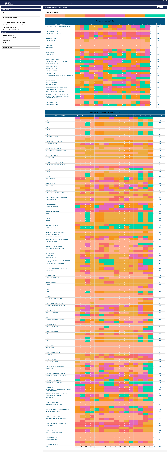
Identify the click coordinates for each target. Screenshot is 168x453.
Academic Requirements (8, 35)
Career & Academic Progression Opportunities (13, 24)
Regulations (5, 42)
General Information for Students (86, 2)
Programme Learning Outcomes (10, 17)
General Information (7, 12)
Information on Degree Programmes (67, 2)
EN (166, 0)
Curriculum (5, 20)
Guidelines (5, 45)
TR (163, 0)
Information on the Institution (49, 2)
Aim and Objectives (7, 15)
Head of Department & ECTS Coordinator (12, 29)
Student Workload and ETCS (9, 37)
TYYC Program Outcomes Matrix (10, 27)
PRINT (160, 7)
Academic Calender (7, 49)
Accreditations (6, 40)
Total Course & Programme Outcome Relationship (14, 22)
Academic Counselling (8, 47)
